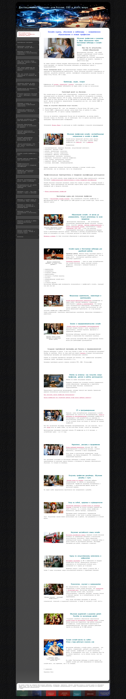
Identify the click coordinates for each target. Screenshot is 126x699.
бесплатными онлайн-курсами (59, 198)
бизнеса (83, 353)
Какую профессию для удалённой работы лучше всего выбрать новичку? (67, 397)
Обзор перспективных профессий (55, 191)
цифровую (89, 142)
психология (99, 588)
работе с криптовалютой (84, 304)
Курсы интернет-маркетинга (75, 447)
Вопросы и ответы (49, 236)
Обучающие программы (73, 560)
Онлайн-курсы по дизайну (75, 480)
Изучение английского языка (76, 535)
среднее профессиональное (93, 225)
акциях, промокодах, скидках (63, 84)
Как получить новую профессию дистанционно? (59, 394)
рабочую (78, 142)
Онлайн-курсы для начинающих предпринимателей (83, 326)
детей (48, 427)
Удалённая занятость (73, 261)
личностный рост (73, 590)
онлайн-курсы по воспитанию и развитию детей (81, 620)
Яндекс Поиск (56, 125)
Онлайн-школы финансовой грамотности (79, 300)
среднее (80, 225)
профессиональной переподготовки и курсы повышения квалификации (73, 180)
